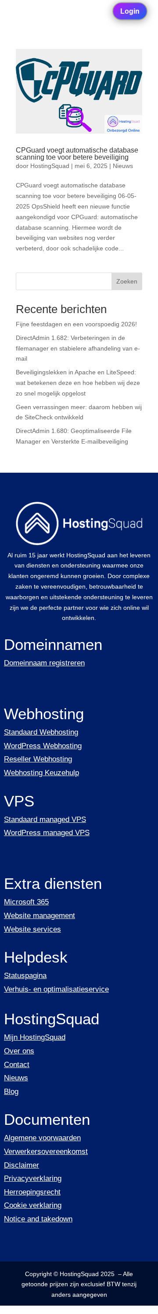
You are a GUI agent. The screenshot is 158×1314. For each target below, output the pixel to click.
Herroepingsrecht (32, 1192)
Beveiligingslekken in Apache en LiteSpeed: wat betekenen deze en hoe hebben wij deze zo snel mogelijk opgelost (78, 383)
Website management (39, 915)
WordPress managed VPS (47, 833)
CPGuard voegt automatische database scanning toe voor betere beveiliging (77, 153)
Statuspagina (25, 975)
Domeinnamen (53, 644)
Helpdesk (36, 957)
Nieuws (123, 165)
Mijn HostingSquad (34, 1037)
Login (130, 11)
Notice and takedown (38, 1219)
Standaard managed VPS (45, 819)
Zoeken (126, 281)
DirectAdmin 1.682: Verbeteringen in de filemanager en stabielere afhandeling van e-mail (78, 348)
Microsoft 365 (26, 902)
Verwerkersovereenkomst (46, 1151)
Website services (32, 929)
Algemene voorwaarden (42, 1138)
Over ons (19, 1051)
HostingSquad (49, 165)
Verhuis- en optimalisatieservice (56, 989)
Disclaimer (21, 1165)
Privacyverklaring (32, 1178)
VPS (19, 801)
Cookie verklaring (32, 1205)
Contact (16, 1064)
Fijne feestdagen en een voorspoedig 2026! (76, 324)
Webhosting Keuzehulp (41, 773)
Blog (11, 1091)
